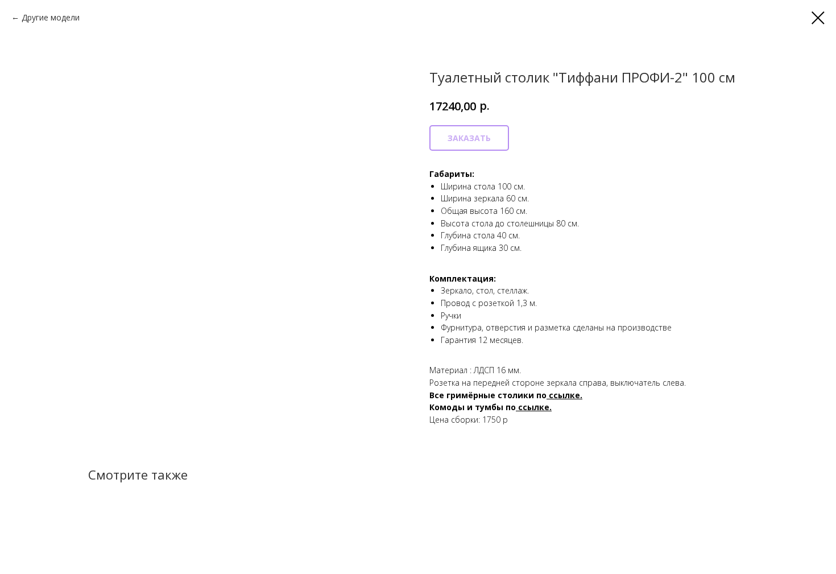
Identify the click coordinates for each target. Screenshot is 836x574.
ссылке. (565, 395)
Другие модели (51, 17)
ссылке (533, 407)
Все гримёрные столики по (488, 395)
